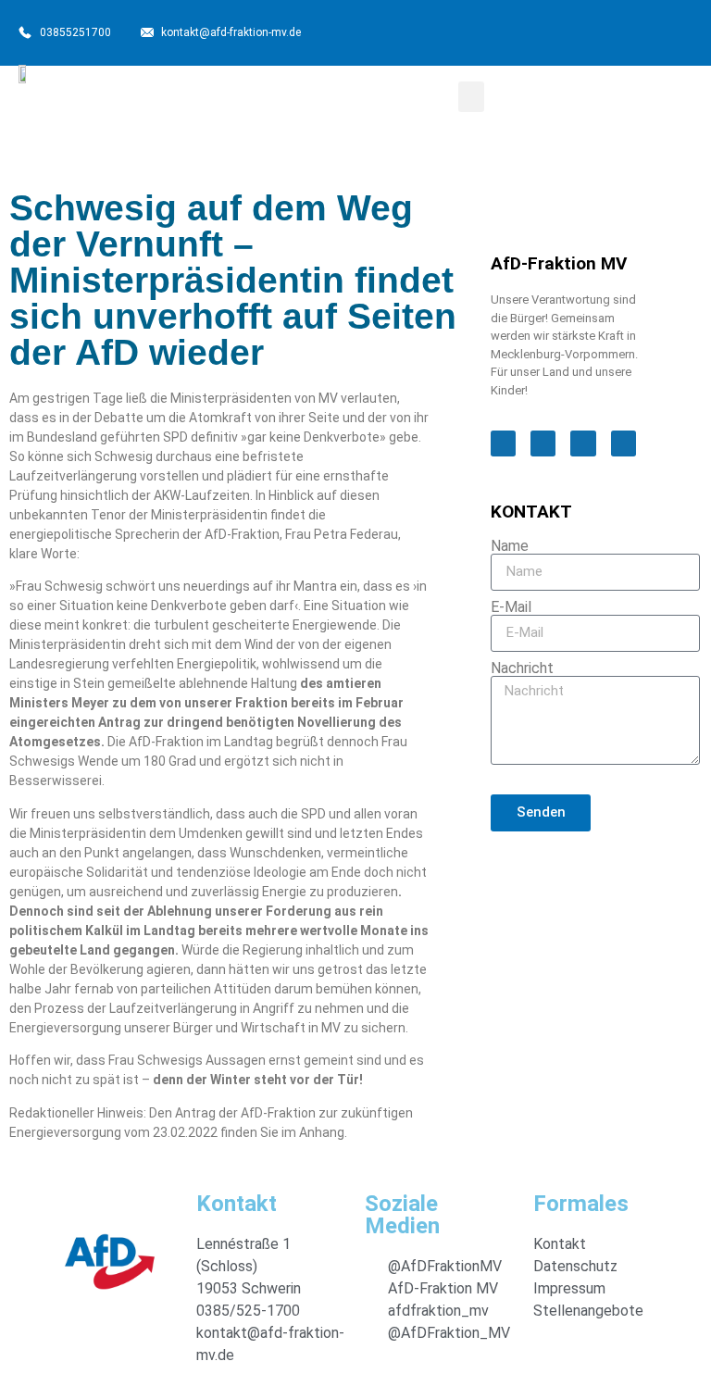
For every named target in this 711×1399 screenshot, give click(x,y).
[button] (471, 96)
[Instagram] (612, 30)
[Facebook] (523, 30)
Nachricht (522, 668)
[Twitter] (567, 30)
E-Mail (511, 607)
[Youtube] (656, 30)
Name (510, 546)
